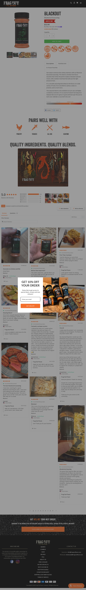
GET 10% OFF (30, 306)
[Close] (66, 279)
